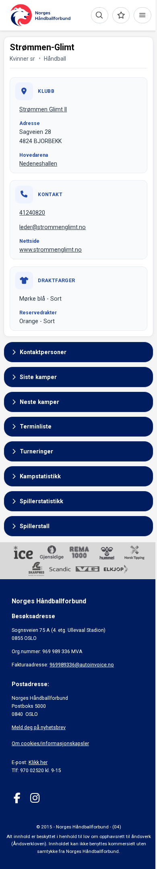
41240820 (32, 212)
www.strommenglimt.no (50, 249)
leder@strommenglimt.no (52, 227)
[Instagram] (34, 798)
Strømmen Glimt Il (43, 109)
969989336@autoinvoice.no (82, 665)
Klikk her (38, 762)
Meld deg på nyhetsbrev (39, 727)
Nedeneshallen (38, 163)
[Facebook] (17, 798)
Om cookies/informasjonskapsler (50, 743)
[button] (78, 352)
